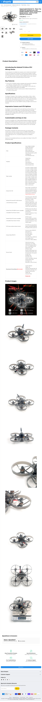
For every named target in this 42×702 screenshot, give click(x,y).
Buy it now (30, 39)
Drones (28, 5)
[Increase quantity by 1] (29, 31)
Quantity (21, 29)
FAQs (27, 697)
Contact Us (31, 697)
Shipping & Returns (16, 697)
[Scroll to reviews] (30, 15)
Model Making (23, 5)
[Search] (37, 2)
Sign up (17, 688)
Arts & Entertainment (7, 5)
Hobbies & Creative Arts (16, 5)
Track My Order (22, 697)
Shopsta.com (32, 699)
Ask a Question (22, 641)
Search (10, 697)
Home (2, 5)
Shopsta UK (28, 699)
